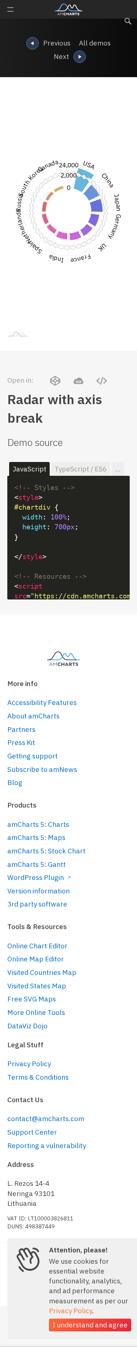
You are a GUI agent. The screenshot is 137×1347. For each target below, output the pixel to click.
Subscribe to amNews (42, 769)
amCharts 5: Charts (38, 824)
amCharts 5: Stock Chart (46, 850)
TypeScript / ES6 (80, 469)
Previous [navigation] (56, 43)
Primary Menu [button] (10, 9)
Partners (21, 729)
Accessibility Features (42, 702)
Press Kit (21, 742)
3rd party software (37, 904)
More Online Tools (36, 1012)
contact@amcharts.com (45, 1118)
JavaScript (29, 469)
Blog (14, 782)
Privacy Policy (29, 1063)
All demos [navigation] (95, 43)
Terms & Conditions (38, 1077)
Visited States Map (36, 985)
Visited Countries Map (41, 972)
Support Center (32, 1132)
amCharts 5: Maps (36, 837)
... (118, 469)
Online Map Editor (35, 959)
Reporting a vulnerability (46, 1145)
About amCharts (33, 716)
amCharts (68, 9)
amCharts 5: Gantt (36, 864)
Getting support (32, 756)
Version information (38, 890)
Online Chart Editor (37, 945)
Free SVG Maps (31, 999)
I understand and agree (90, 1324)
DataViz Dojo (27, 1025)
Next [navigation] (61, 56)
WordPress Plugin (36, 877)
